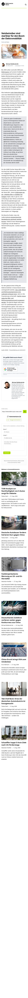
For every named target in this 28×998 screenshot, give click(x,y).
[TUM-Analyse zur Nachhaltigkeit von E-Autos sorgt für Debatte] (14, 479)
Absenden (6, 452)
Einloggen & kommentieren (15, 420)
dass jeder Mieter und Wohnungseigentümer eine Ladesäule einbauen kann (13, 292)
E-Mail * (5, 435)
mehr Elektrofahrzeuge (17, 92)
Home (3, 42)
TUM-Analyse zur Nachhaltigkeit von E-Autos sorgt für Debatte (13, 490)
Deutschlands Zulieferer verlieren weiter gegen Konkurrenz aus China (11, 620)
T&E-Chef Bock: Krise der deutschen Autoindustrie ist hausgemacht (13, 701)
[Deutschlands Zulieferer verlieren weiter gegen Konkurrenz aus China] (14, 608)
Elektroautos (5, 72)
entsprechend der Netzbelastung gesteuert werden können (11, 219)
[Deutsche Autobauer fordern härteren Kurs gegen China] (14, 523)
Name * (5, 429)
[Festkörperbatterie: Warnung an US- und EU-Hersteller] (14, 564)
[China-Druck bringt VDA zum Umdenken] (14, 650)
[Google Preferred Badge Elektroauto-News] (10, 369)
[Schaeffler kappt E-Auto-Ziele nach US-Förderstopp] (14, 733)
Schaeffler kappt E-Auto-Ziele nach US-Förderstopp (13, 743)
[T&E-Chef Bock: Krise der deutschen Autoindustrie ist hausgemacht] (14, 689)
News (7, 42)
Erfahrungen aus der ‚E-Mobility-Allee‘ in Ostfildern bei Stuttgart (13, 194)
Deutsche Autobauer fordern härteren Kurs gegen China (13, 533)
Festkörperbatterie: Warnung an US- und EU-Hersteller (11, 576)
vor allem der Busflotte (8, 87)
